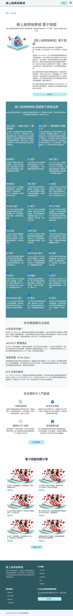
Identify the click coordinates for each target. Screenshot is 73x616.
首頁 (7, 13)
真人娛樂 (42, 570)
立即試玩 (49, 94)
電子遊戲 (42, 577)
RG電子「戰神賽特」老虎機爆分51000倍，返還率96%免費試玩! (19, 537)
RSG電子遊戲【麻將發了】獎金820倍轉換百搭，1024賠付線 (20, 512)
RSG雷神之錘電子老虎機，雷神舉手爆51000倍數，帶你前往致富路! (51, 486)
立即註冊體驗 (36, 442)
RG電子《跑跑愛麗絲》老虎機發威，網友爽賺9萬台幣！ (20, 486)
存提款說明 (11, 602)
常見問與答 (11, 596)
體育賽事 (42, 573)
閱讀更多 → (11, 490)
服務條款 (10, 599)
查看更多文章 (36, 547)
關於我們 (10, 592)
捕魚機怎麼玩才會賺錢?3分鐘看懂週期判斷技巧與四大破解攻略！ (52, 537)
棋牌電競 (42, 583)
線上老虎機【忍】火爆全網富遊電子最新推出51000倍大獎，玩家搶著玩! (52, 512)
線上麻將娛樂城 (15, 3)
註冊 (63, 3)
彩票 (41, 580)
